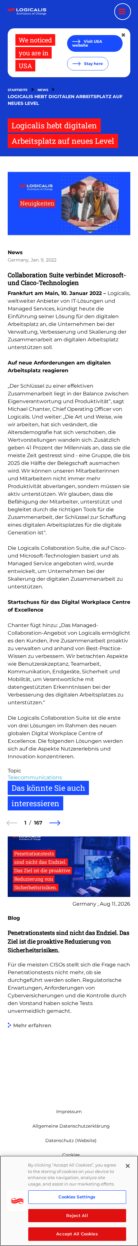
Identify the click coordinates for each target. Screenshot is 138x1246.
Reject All (77, 1215)
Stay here (93, 63)
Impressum (69, 1111)
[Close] (128, 1166)
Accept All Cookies (77, 1233)
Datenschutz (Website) (71, 1140)
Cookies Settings (76, 1196)
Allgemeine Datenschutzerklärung (71, 1126)
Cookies (71, 1155)
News (43, 90)
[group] (69, 962)
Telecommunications (35, 777)
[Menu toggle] (122, 11)
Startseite (18, 90)
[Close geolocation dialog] (124, 35)
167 (38, 823)
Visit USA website (87, 43)
